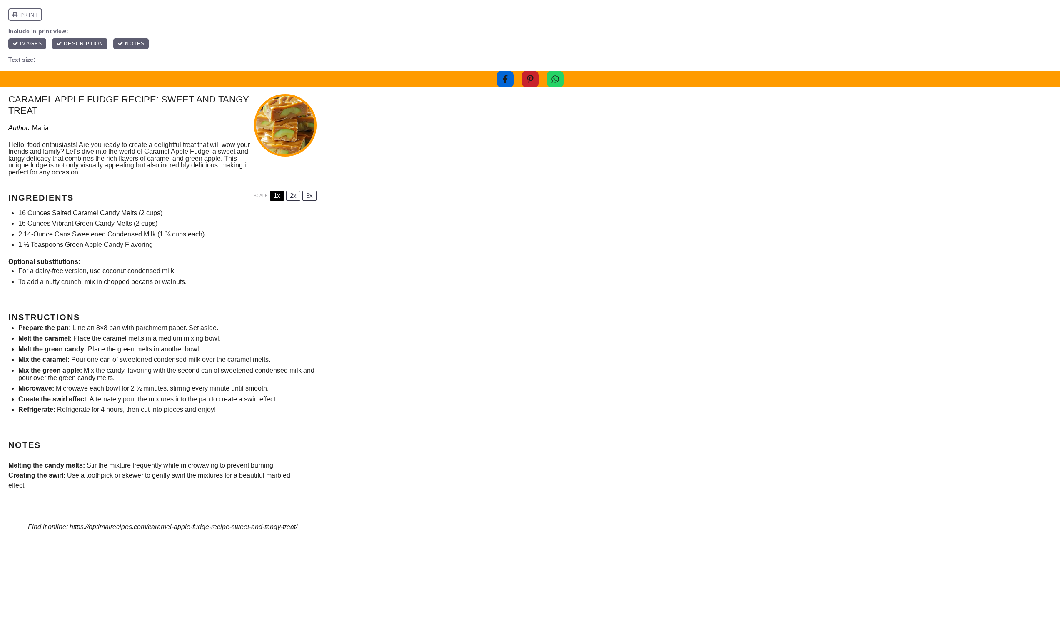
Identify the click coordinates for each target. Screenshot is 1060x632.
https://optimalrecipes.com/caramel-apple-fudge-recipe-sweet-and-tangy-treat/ (183, 526)
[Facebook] (505, 79)
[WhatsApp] (555, 79)
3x (309, 195)
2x (293, 195)
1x (277, 195)
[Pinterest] (530, 79)
